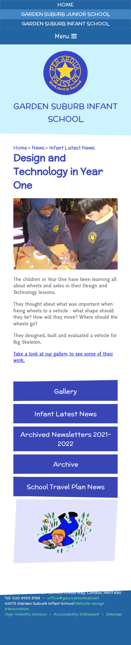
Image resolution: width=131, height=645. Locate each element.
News (38, 147)
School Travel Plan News (66, 486)
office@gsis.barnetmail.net (73, 598)
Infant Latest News (72, 147)
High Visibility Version (26, 614)
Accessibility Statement (76, 614)
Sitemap (114, 614)
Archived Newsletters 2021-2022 (65, 439)
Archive (65, 464)
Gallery (65, 391)
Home (20, 147)
